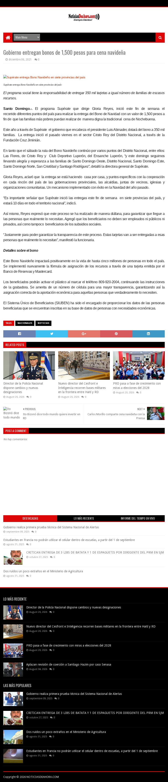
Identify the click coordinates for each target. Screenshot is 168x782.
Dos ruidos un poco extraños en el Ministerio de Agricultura (43, 571)
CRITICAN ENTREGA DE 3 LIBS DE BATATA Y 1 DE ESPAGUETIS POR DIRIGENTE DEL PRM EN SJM (95, 552)
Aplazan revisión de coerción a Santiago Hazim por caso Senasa (68, 664)
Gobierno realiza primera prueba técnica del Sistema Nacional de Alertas (51, 527)
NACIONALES (25, 323)
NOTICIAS (43, 323)
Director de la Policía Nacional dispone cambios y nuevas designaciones (23, 388)
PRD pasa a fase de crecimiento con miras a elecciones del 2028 (137, 386)
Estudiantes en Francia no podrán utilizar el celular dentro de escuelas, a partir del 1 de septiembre (69, 540)
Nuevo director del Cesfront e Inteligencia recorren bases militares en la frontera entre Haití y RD (82, 388)
